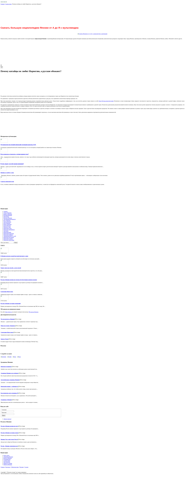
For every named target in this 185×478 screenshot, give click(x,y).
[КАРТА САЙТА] (3, 2)
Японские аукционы (6, 366)
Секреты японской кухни (7, 181)
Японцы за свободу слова (7, 172)
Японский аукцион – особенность (9, 386)
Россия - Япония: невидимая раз (9, 446)
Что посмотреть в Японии (7, 319)
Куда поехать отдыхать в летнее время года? (15, 154)
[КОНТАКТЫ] (4, 2)
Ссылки (26, 467)
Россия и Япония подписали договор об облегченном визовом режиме (19, 279)
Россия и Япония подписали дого (9, 426)
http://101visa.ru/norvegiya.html (106, 101)
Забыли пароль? (7, 419)
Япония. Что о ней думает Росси (9, 439)
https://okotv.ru (8, 312)
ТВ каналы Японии (33, 312)
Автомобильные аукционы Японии (10, 379)
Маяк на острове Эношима (8, 325)
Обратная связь (15, 467)
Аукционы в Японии (6, 399)
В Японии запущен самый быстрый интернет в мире (14, 256)
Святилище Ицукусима (7, 291)
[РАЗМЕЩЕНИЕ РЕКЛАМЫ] (6, 2)
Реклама (22, 467)
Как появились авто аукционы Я (9, 393)
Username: (4, 409)
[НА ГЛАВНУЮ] (1, 2)
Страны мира (8, 4)
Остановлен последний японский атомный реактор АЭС (18, 144)
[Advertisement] (44, 15)
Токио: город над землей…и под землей (11, 268)
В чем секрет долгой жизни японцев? (12, 164)
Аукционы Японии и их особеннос (9, 373)
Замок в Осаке (4, 339)
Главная (2, 4)
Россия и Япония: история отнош (9, 432)
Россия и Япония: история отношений (11, 303)
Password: (4, 412)
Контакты (7, 467)
